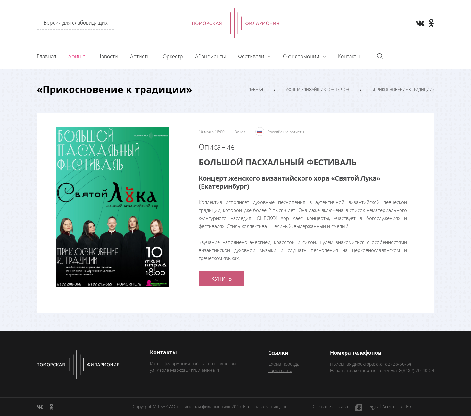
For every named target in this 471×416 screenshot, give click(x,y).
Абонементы (210, 56)
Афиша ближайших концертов (317, 90)
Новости (107, 56)
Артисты (140, 56)
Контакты (349, 56)
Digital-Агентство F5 (389, 407)
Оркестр (173, 56)
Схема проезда (283, 364)
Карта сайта (280, 370)
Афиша (76, 56)
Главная (46, 56)
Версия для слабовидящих (76, 22)
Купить (221, 278)
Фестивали (252, 56)
